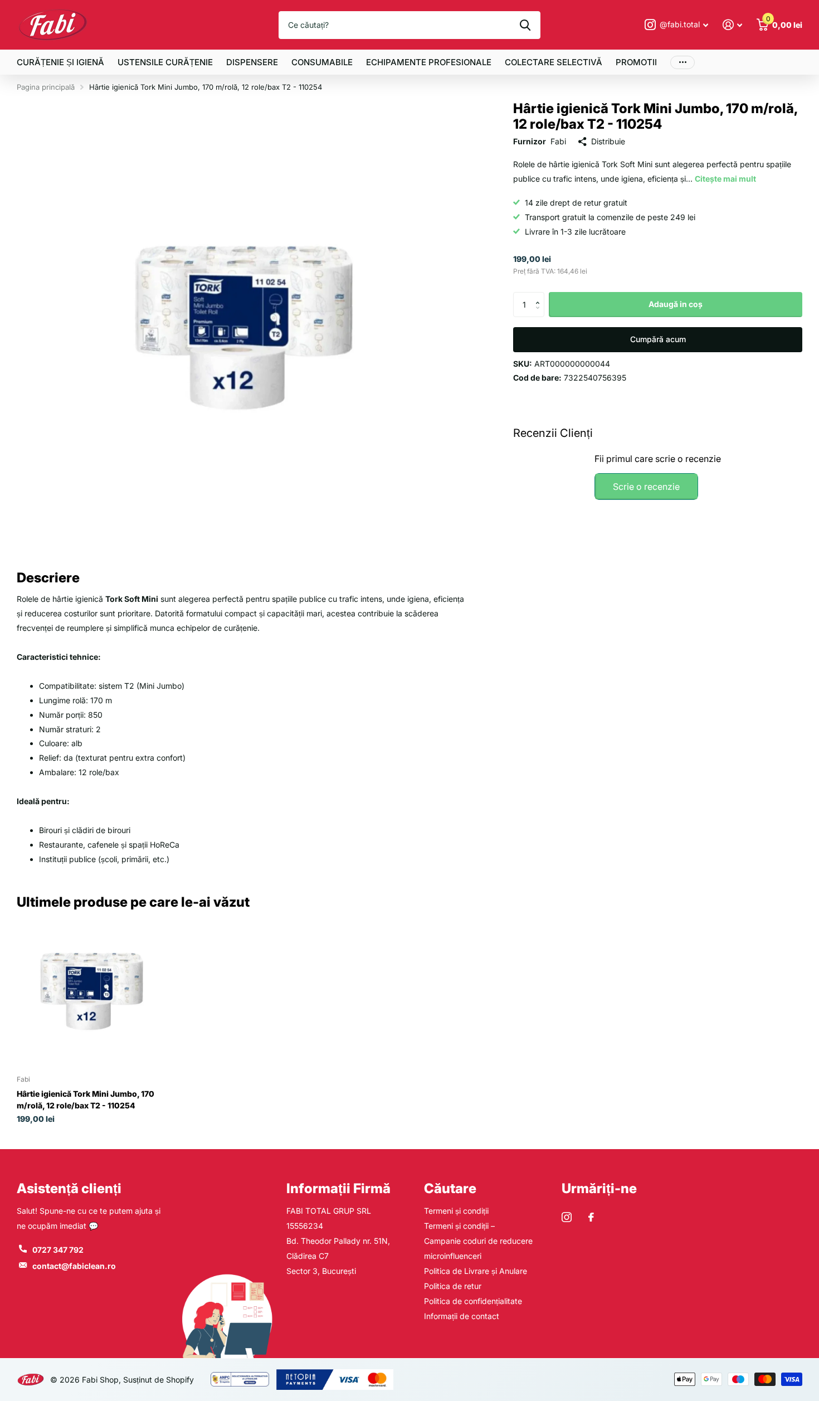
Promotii (636, 62)
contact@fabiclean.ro (74, 1266)
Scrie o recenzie (646, 486)
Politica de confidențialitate (473, 1301)
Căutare (450, 1188)
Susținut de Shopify (158, 1379)
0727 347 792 (58, 1249)
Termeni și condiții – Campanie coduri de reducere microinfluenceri (478, 1241)
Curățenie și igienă (60, 62)
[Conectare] (732, 24)
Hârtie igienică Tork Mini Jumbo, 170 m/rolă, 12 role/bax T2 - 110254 (85, 1099)
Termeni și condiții (456, 1210)
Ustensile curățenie (165, 62)
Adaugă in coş (676, 304)
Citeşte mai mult (725, 178)
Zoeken (525, 25)
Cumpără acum (658, 339)
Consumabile (322, 62)
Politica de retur (452, 1286)
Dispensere (252, 62)
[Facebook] (591, 1217)
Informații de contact (461, 1316)
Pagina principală (46, 86)
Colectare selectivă (553, 62)
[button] (540, 295)
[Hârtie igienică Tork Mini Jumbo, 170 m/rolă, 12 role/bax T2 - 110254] (92, 992)
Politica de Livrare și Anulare (475, 1271)
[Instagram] (567, 1217)
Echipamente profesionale (428, 62)
